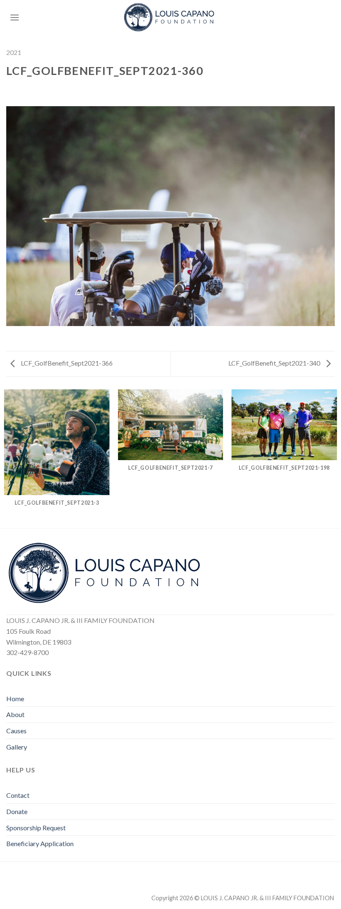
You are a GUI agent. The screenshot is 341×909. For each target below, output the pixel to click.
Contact (18, 795)
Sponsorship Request (36, 828)
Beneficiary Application (40, 843)
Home (15, 698)
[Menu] (15, 17)
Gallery (16, 747)
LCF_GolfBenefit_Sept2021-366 (66, 363)
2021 (13, 52)
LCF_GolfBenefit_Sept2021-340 (274, 363)
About (15, 714)
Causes (16, 731)
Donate (16, 811)
